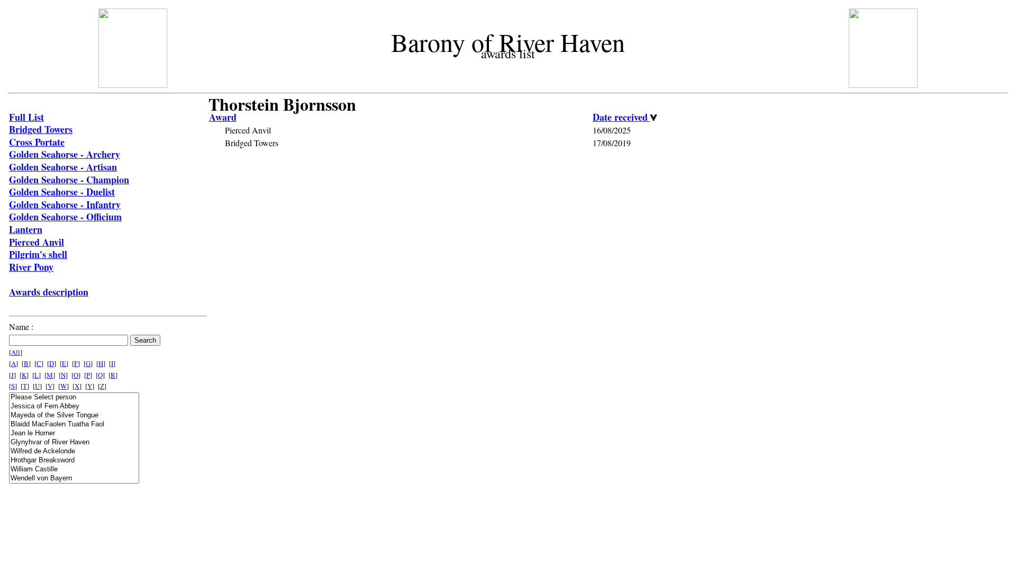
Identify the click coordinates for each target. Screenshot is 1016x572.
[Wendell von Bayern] (74, 478)
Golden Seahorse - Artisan (63, 167)
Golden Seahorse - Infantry (65, 204)
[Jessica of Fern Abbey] (74, 406)
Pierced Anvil (36, 242)
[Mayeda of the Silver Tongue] (74, 415)
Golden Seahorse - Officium (65, 217)
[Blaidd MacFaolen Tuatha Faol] (74, 424)
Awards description (48, 292)
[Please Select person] (74, 397)
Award (223, 117)
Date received (621, 117)
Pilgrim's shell (38, 254)
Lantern (25, 229)
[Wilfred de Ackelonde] (74, 451)
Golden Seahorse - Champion (69, 179)
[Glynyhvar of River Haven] (74, 442)
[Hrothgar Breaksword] (74, 460)
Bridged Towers (40, 129)
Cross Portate (37, 142)
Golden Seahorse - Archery (64, 154)
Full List (26, 117)
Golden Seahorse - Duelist (62, 192)
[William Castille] (74, 469)
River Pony (31, 267)
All (15, 352)
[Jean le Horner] (74, 433)
